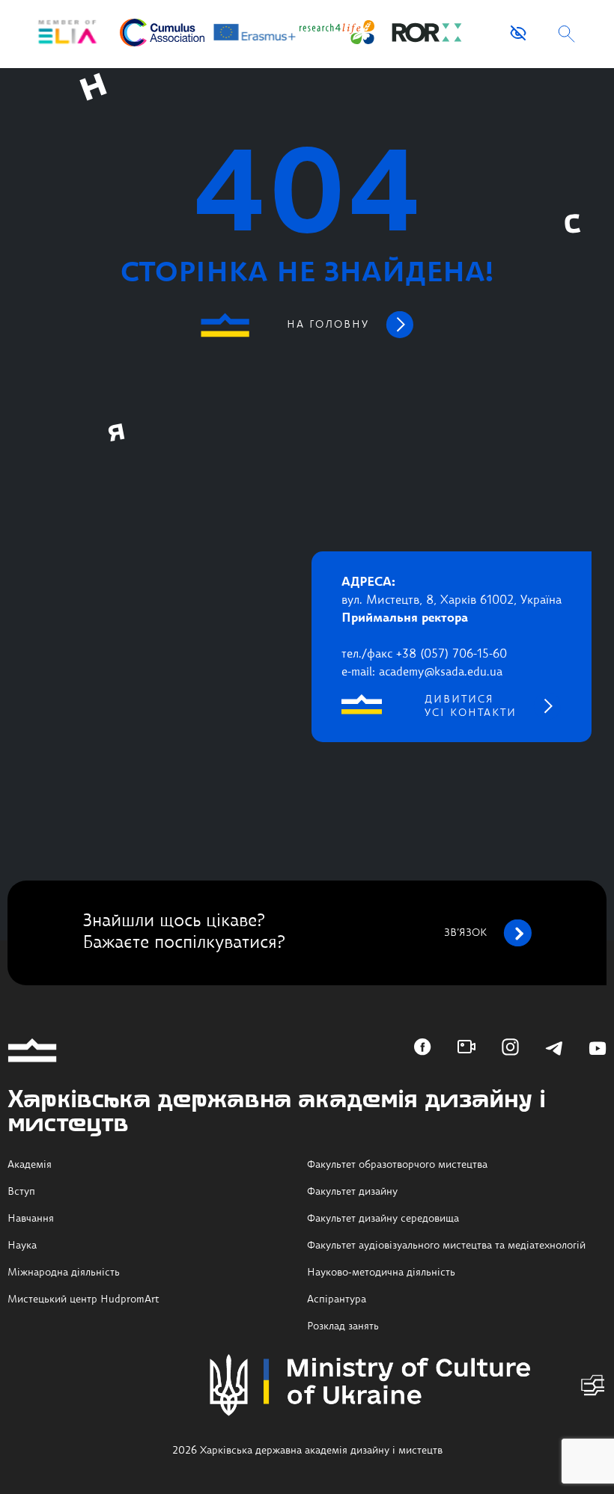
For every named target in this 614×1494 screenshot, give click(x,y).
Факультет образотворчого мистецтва (397, 1165)
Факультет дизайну (352, 1192)
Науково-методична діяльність (381, 1272)
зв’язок (465, 933)
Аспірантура (336, 1299)
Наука (22, 1245)
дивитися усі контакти (471, 706)
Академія (29, 1165)
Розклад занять (343, 1326)
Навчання (30, 1218)
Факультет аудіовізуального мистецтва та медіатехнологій (446, 1245)
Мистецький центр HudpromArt (83, 1299)
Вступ (21, 1192)
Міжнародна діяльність (63, 1272)
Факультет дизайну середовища (383, 1218)
